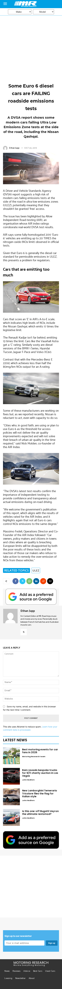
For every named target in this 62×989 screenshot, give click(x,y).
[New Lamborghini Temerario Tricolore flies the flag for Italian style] (11, 796)
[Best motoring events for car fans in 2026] (11, 755)
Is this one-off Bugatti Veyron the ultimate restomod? (40, 812)
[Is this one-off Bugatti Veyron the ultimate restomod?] (11, 817)
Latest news (15, 740)
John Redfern (28, 780)
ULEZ (35, 570)
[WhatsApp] (29, 581)
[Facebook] (15, 581)
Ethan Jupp (14, 148)
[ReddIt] (43, 581)
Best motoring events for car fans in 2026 (40, 751)
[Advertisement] (31, 36)
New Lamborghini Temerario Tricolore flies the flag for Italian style (39, 793)
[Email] (50, 581)
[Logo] (31, 4)
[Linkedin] (36, 581)
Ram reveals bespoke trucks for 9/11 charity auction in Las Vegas (40, 773)
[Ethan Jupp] (6, 148)
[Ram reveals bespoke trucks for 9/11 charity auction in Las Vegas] (11, 776)
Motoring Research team (33, 756)
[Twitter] (22, 581)
